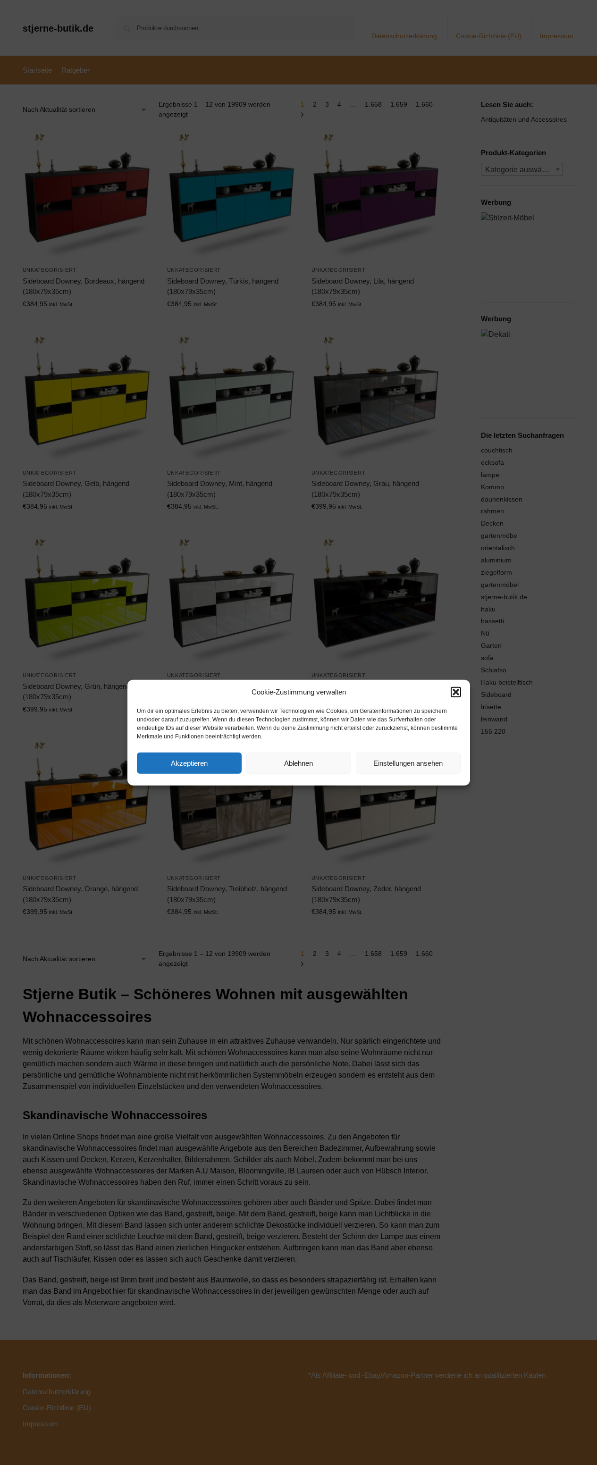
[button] (456, 692)
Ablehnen (298, 763)
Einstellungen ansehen (408, 763)
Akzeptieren (189, 763)
